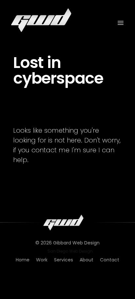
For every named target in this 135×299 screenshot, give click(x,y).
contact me (50, 150)
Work (42, 260)
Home (22, 260)
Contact (109, 260)
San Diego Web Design (70, 251)
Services (63, 260)
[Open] (120, 23)
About (86, 260)
